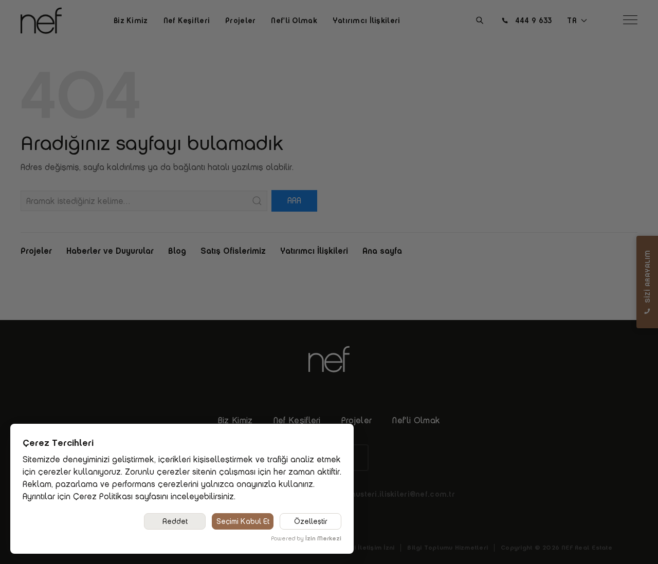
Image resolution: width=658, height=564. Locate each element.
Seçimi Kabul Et (242, 521)
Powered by (306, 538)
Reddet (175, 521)
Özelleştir (310, 521)
